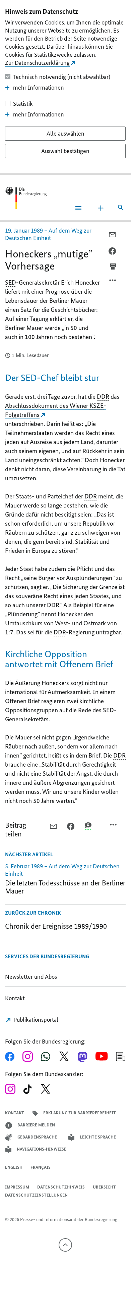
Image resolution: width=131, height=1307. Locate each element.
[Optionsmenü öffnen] (113, 282)
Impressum (17, 1187)
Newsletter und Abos (32, 976)
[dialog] (65, 87)
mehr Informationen (38, 87)
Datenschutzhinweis (61, 1187)
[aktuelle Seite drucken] (113, 266)
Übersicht (104, 1187)
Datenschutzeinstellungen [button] (36, 1195)
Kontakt (15, 998)
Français (40, 1167)
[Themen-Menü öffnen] (101, 208)
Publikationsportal (35, 1019)
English (13, 1167)
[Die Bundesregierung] (26, 198)
